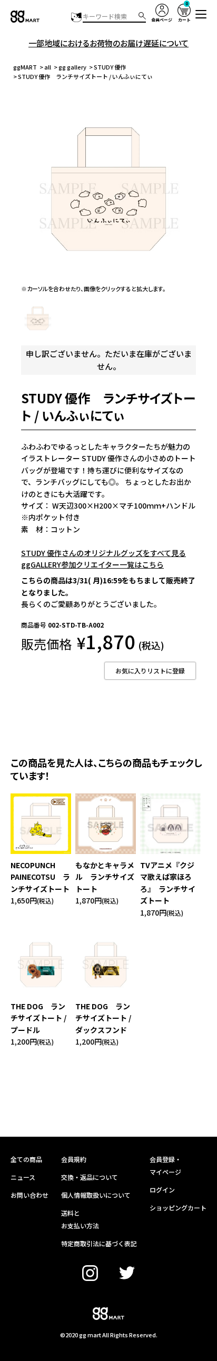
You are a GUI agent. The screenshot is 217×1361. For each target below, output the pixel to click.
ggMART (25, 67)
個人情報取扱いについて (96, 1194)
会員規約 (73, 1159)
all (47, 67)
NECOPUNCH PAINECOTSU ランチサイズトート (40, 877)
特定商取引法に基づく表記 (99, 1243)
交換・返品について (89, 1177)
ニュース (23, 1177)
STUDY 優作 (110, 67)
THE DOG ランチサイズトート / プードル (38, 1018)
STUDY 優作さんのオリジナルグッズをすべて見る (103, 553)
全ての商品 (26, 1159)
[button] (201, 14)
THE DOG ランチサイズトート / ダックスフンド (103, 1018)
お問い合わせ (29, 1194)
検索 (142, 15)
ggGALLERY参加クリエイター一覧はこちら (92, 564)
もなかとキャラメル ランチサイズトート (104, 877)
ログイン (162, 1189)
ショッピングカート (178, 1207)
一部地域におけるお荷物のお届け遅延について (108, 42)
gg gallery (72, 67)
